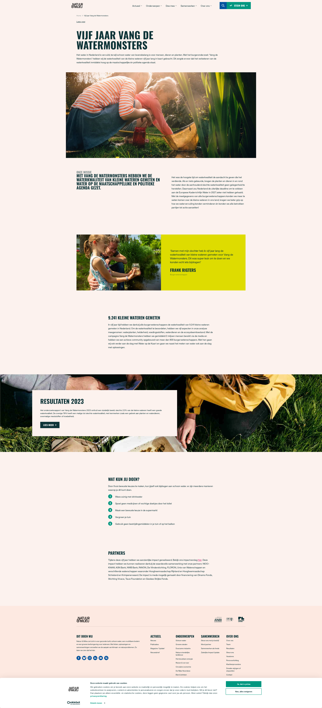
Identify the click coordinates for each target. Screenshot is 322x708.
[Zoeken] (223, 5)
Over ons (229, 640)
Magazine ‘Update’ (157, 648)
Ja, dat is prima (243, 684)
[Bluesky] (84, 659)
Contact (229, 675)
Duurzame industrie (183, 648)
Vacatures (230, 656)
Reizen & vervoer (182, 663)
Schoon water (181, 640)
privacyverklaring (98, 696)
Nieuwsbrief (155, 652)
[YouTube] (101, 659)
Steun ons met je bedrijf (210, 640)
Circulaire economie (183, 667)
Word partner (206, 644)
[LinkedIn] (95, 659)
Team (228, 644)
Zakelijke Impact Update (210, 652)
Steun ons (230, 652)
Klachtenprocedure (233, 664)
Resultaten (230, 648)
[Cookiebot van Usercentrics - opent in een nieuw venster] (74, 703)
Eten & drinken (181, 675)
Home (78, 15)
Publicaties (154, 644)
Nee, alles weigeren (243, 691)
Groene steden (181, 644)
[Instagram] (90, 659)
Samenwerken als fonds (210, 648)
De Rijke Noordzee (183, 671)
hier (200, 559)
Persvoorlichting (232, 660)
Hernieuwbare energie (184, 659)
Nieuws (153, 640)
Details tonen (96, 703)
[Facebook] (78, 659)
